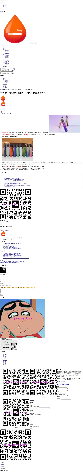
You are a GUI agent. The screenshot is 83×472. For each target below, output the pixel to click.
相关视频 (4, 5)
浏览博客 (4, 78)
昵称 (1, 279)
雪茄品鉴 (7, 51)
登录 (58, 384)
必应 (12, 70)
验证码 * (31, 402)
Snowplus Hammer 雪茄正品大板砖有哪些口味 (13, 180)
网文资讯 (4, 79)
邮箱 (1, 281)
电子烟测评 (5, 87)
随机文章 (4, 363)
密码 (58, 389)
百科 (4, 59)
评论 (8, 113)
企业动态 (7, 56)
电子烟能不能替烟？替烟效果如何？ (10, 256)
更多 (1, 112)
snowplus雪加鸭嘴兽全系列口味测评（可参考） (12, 248)
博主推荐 (4, 85)
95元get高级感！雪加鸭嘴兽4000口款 (10, 247)
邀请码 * (58, 398)
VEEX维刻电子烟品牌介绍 (10, 186)
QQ (1, 285)
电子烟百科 (7, 60)
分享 (1, 224)
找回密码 (66, 384)
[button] (41, 45)
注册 (61, 384)
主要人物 (4, 4)
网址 (1, 283)
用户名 (58, 386)
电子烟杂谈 (8, 89)
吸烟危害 (7, 53)
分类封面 (4, 362)
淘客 (4, 6)
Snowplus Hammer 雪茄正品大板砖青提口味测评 (14, 179)
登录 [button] (1, 2)
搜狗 (12, 73)
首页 (4, 47)
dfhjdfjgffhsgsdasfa (9, 237)
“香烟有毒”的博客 (32, 43)
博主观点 (7, 50)
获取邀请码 (32, 400)
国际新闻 (4, 86)
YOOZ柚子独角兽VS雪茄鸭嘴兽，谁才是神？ (12, 243)
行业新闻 (7, 55)
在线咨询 (2, 466)
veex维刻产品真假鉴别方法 (10, 184)
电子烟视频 (5, 62)
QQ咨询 (2, 464)
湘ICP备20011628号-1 (61, 381)
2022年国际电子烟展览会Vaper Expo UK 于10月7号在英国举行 (17, 185)
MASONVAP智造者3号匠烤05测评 (11, 178)
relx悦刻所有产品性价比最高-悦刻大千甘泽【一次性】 (15, 183)
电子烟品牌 (5, 84)
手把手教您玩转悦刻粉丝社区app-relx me (11, 254)
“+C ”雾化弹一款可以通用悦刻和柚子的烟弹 (12, 253)
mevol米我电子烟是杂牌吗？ (8, 246)
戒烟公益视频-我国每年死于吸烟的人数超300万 (12, 255)
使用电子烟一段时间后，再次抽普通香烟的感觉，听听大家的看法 (16, 258)
